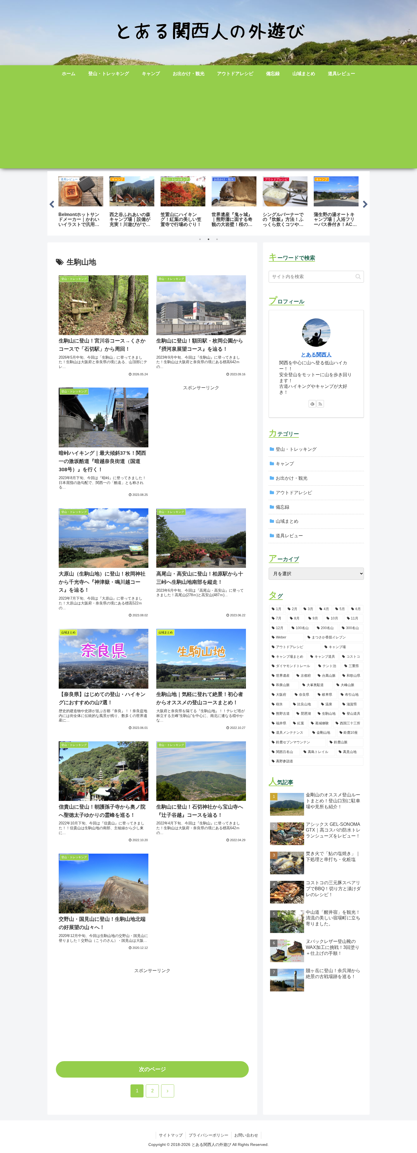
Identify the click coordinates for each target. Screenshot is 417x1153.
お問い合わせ (246, 1135)
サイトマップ (171, 1135)
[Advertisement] (208, 128)
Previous (51, 203)
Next (365, 203)
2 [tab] (208, 239)
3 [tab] (217, 239)
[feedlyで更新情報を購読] (312, 403)
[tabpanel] (81, 202)
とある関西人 (316, 354)
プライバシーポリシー (208, 1135)
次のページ (152, 1069)
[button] (358, 276)
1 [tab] (200, 239)
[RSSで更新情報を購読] (320, 403)
